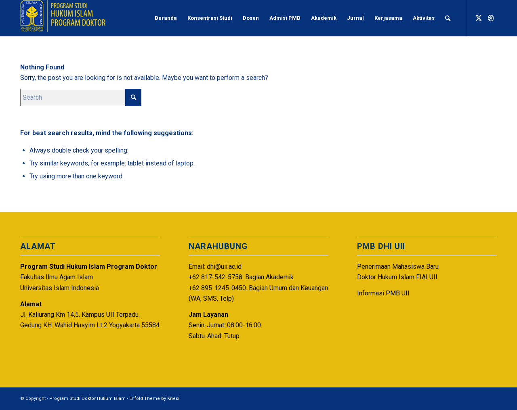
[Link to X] (479, 18)
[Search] (448, 18)
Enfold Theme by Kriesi (154, 398)
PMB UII (398, 293)
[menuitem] (165, 18)
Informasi (370, 293)
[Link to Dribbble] (491, 18)
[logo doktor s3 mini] (62, 18)
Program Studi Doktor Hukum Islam (87, 398)
